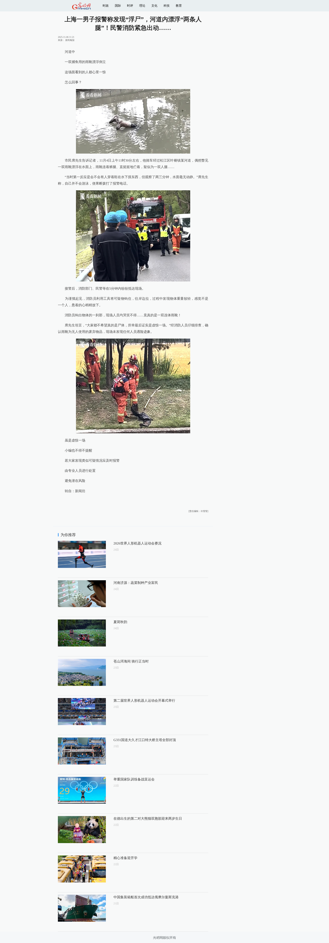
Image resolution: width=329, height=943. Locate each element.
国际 (118, 5)
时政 (106, 5)
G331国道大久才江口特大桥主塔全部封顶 (144, 740)
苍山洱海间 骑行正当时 (131, 661)
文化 (154, 5)
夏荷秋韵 (120, 622)
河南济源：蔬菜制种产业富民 (135, 583)
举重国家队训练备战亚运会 (134, 779)
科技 (167, 5)
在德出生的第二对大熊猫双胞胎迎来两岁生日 (147, 818)
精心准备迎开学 (125, 858)
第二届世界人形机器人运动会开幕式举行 (144, 700)
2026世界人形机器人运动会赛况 (137, 543)
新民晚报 (69, 40)
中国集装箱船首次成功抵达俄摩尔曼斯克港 (146, 897)
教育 (179, 5)
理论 (142, 5)
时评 (130, 5)
